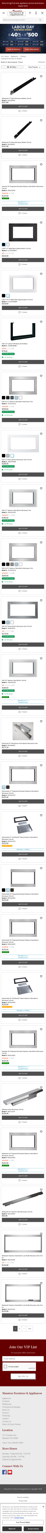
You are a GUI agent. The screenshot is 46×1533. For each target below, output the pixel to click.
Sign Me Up (23, 1376)
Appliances (14, 56)
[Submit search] (40, 20)
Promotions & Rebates (11, 1407)
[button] (3, 13)
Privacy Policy (23, 1501)
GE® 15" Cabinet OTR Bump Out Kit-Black (14, 344)
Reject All (12, 1529)
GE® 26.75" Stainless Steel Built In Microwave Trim (17, 401)
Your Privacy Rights (23, 1522)
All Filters (13, 67)
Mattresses (6, 1404)
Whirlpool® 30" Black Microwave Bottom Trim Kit (16, 142)
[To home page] (17, 13)
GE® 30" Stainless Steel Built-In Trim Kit (14, 680)
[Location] (30, 13)
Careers (5, 1418)
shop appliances (32, 49)
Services (5, 1413)
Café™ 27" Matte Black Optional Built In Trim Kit (16, 248)
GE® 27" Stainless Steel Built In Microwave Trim (16, 510)
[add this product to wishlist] (41, 76)
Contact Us (6, 1421)
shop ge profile (13, 49)
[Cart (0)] (42, 13)
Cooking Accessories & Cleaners (11, 58)
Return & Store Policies (11, 1424)
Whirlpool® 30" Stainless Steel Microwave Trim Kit (17, 1212)
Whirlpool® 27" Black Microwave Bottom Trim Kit (16, 98)
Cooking (22, 56)
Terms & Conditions (23, 1497)
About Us (6, 1410)
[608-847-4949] (36, 13)
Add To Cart (23, 106)
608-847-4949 (17, 1443)
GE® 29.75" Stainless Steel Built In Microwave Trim (17, 568)
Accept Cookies (33, 1529)
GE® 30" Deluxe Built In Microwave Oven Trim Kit (17, 626)
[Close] (43, 1506)
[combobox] (34, 67)
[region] (23, 1518)
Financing (6, 1415)
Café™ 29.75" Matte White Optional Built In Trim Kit (17, 300)
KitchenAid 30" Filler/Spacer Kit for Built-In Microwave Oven (20, 743)
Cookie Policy (19, 1518)
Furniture (5, 1401)
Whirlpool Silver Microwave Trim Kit (12, 1109)
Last (29, 1329)
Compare (24, 111)
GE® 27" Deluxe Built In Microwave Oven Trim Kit (17, 460)
